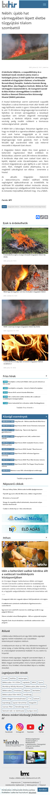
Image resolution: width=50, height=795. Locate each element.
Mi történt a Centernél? (11, 498)
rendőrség (27, 694)
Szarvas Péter (7, 707)
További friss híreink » (25, 407)
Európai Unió (32, 711)
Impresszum (16, 782)
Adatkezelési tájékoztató (14, 785)
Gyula (40, 682)
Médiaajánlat (32, 785)
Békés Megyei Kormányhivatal (14, 699)
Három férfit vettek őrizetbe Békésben (21, 392)
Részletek (32, 792)
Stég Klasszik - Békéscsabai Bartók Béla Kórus (30, 421)
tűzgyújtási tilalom (13, 206)
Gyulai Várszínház (20, 703)
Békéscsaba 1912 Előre (11, 682)
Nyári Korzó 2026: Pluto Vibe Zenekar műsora (30, 460)
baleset (36, 699)
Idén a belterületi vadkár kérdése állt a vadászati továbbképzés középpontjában (21, 398)
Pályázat (42, 785)
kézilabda (36, 690)
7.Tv (29, 699)
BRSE (34, 682)
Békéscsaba (7, 690)
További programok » (25, 478)
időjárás (27, 690)
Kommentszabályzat (31, 782)
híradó (5, 678)
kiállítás (13, 678)
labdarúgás (22, 678)
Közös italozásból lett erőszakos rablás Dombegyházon (26, 403)
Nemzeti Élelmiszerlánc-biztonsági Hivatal (33, 206)
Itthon (4, 206)
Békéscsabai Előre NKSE (11, 694)
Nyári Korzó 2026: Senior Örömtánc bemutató (30, 426)
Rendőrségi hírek (22, 707)
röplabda (26, 682)
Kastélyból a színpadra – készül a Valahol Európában (25, 388)
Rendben (43, 789)
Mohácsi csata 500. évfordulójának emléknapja (26, 470)
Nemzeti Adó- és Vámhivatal (13, 711)
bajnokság (6, 703)
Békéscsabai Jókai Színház (36, 686)
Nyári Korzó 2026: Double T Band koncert (28, 449)
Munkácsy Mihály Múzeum (12, 686)
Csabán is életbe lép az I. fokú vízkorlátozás (17, 509)
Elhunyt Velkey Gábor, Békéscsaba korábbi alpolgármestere (22, 489)
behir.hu (45, 67)
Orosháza (17, 690)
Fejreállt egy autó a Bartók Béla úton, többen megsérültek (22, 494)
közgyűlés (33, 703)
